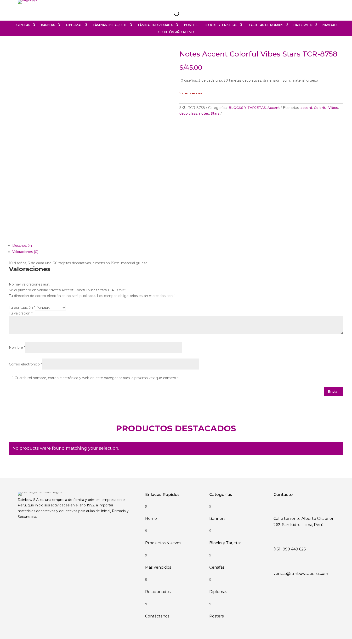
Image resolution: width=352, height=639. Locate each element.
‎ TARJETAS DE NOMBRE (265, 25)
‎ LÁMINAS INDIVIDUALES (155, 25)
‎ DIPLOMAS (73, 25)
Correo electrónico (25, 364)
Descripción (22, 245)
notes (204, 113)
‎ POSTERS (191, 25)
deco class (188, 113)
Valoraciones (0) (25, 252)
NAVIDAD (330, 25)
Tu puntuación (22, 307)
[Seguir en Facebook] (320, 9)
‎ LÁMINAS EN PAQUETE (109, 25)
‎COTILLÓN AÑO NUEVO (176, 32)
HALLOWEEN (303, 25)
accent (306, 108)
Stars (215, 113)
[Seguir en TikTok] (330, 9)
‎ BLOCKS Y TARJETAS (220, 25)
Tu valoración (21, 313)
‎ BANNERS (47, 25)
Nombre (17, 347)
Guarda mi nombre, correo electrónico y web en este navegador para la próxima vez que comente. (97, 378)
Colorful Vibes (326, 108)
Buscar (168, 13)
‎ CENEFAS (22, 25)
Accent (273, 108)
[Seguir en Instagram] (310, 9)
